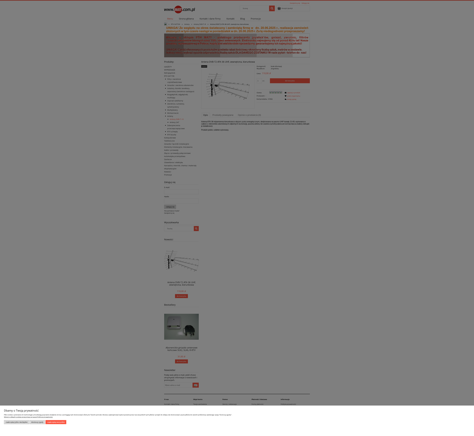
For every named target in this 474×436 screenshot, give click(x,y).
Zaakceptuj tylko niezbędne (17, 422)
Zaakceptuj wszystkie (56, 422)
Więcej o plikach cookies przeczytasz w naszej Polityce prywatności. (28, 417)
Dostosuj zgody (37, 422)
